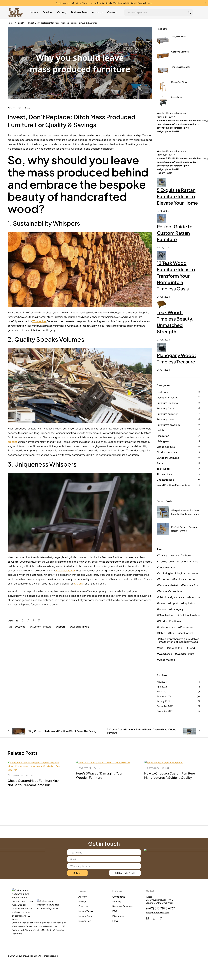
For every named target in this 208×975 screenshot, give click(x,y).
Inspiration (163, 435)
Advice (21, 626)
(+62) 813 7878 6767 (160, 908)
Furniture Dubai (166, 408)
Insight (21, 23)
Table (162, 632)
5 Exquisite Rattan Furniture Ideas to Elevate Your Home (177, 196)
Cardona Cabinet (180, 51)
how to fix (194, 597)
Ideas (162, 603)
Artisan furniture (181, 555)
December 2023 (165, 706)
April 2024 (162, 686)
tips (161, 647)
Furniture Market (168, 585)
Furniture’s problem (168, 424)
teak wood (186, 632)
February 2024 (164, 696)
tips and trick (175, 647)
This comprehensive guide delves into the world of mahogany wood (179, 640)
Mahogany (163, 441)
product (12, 441)
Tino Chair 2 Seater (180, 66)
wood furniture (80, 626)
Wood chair (165, 653)
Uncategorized (165, 479)
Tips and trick (164, 474)
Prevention (186, 627)
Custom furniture (41, 626)
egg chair (78, 583)
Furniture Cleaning (167, 403)
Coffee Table (166, 561)
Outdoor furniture (167, 452)
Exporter (164, 579)
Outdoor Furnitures (168, 457)
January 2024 (163, 701)
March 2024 (163, 691)
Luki (29, 108)
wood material (167, 659)
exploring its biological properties (178, 573)
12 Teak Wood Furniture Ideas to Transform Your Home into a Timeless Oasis (176, 275)
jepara (61, 626)
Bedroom (162, 392)
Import (174, 603)
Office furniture (166, 446)
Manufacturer (167, 615)
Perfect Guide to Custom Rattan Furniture (175, 233)
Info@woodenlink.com (157, 912)
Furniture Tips (190, 585)
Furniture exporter (167, 413)
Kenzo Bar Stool (179, 82)
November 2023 (165, 711)
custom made (167, 567)
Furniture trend (165, 419)
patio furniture (167, 627)
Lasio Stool (176, 97)
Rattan (160, 463)
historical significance (171, 597)
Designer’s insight (167, 397)
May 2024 (162, 681)
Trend (191, 647)
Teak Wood (163, 468)
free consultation (65, 570)
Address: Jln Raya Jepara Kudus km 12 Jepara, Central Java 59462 (159, 899)
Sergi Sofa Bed (178, 36)
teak (172, 632)
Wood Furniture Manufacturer (174, 485)
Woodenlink (39, 321)
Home (11, 23)
